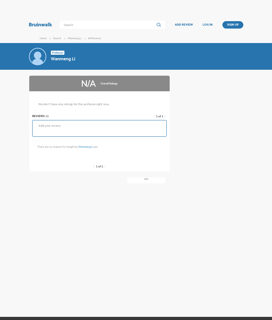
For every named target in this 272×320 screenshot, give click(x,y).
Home (43, 38)
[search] (108, 25)
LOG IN (208, 24)
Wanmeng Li (75, 38)
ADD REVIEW (184, 24)
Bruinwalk (40, 25)
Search (57, 38)
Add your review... (50, 125)
